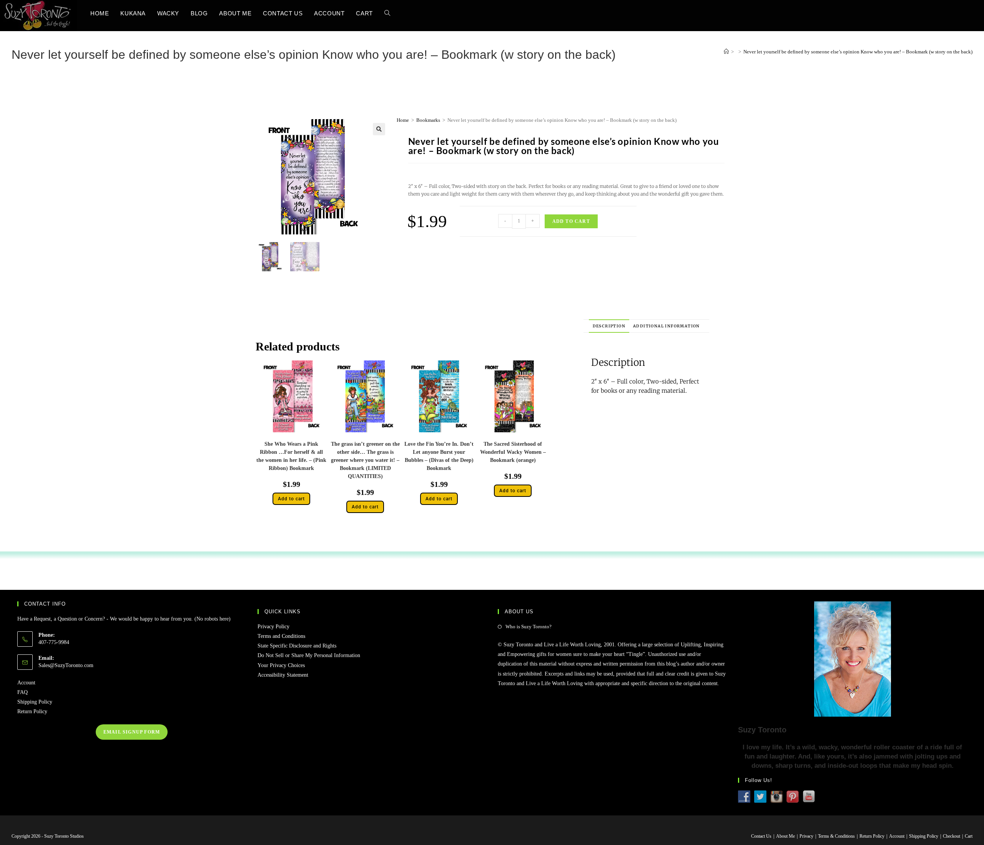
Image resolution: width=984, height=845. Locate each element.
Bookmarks (428, 120)
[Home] (726, 52)
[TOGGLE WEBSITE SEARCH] (387, 13)
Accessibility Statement (283, 675)
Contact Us (761, 836)
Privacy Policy (273, 626)
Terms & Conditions (836, 836)
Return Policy (32, 711)
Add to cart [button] (291, 498)
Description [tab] (609, 326)
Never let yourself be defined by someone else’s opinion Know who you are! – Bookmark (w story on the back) (857, 52)
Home (403, 120)
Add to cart (571, 221)
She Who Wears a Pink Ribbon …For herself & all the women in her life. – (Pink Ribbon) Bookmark (291, 456)
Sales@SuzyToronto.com (65, 665)
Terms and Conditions (281, 636)
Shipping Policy (34, 702)
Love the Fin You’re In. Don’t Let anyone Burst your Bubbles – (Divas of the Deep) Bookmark (439, 456)
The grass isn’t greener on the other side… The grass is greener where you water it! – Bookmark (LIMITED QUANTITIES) (365, 460)
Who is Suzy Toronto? (528, 626)
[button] (379, 129)
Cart (968, 836)
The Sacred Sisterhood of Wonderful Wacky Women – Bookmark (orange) (513, 452)
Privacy (806, 836)
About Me (785, 836)
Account (26, 683)
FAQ (22, 692)
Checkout (951, 836)
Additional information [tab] (666, 326)
